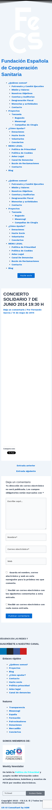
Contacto (17, 107)
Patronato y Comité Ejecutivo (28, 86)
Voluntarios (18, 139)
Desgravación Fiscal (22, 100)
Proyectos (14, 111)
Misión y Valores (20, 89)
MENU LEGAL (15, 146)
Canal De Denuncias (22, 160)
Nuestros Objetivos (22, 93)
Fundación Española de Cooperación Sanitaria (24, 67)
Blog (10, 170)
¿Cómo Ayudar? (16, 128)
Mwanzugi (20, 121)
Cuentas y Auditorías (23, 97)
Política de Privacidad (24, 149)
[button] (26, 177)
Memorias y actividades (25, 104)
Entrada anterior (26, 466)
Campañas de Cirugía (26, 125)
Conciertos (17, 142)
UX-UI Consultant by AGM (15, 807)
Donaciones (18, 132)
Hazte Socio (18, 135)
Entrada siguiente (26, 471)
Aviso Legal (18, 156)
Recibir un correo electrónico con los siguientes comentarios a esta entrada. (25, 594)
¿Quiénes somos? (17, 83)
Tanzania (16, 114)
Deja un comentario (14, 309)
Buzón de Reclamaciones (25, 163)
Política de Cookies (22, 153)
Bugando (19, 118)
